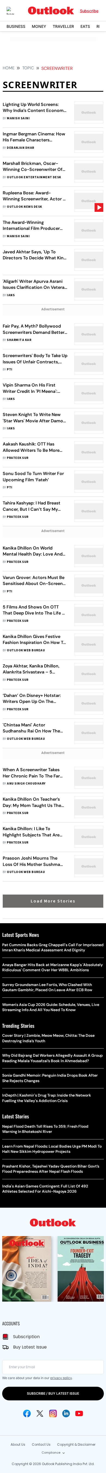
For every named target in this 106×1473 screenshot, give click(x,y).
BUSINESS (16, 26)
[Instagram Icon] (53, 1413)
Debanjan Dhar (20, 147)
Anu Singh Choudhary (26, 783)
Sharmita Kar (19, 340)
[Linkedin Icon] (66, 1413)
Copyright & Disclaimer (76, 1444)
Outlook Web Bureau (26, 650)
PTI (9, 369)
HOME (8, 68)
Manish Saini (18, 118)
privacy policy (61, 1378)
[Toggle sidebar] (14, 10)
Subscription (26, 1337)
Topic (28, 68)
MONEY (39, 26)
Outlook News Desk (24, 206)
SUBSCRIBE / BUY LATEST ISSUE (53, 1393)
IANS (11, 295)
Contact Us (41, 1444)
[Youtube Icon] (79, 1413)
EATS (85, 26)
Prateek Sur (17, 458)
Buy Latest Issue (30, 1347)
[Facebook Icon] (27, 1413)
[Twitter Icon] (40, 1413)
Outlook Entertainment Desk (34, 177)
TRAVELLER (63, 26)
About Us (18, 1444)
